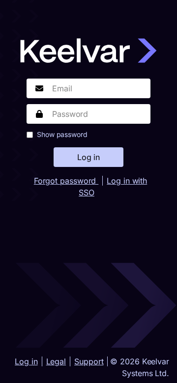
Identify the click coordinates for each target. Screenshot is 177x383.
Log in (26, 361)
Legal (56, 361)
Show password (62, 134)
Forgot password (66, 181)
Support (88, 361)
